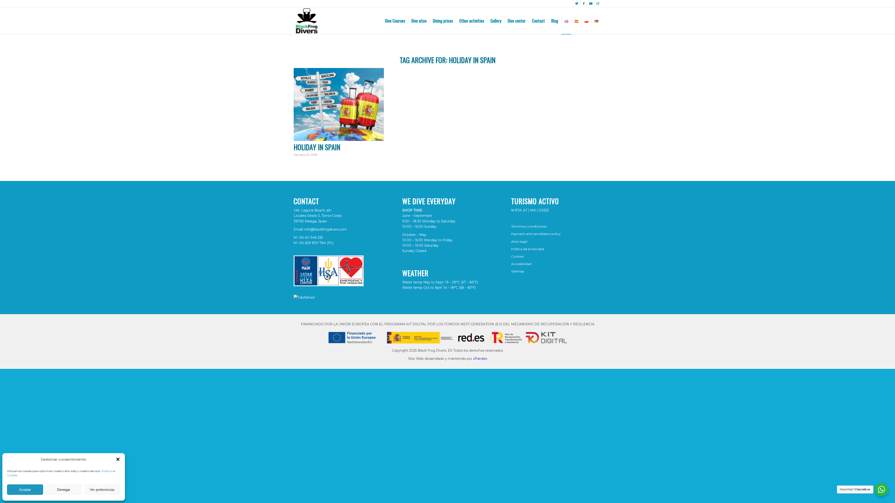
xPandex (480, 359)
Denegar (63, 490)
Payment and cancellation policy (536, 234)
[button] (118, 459)
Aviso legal (519, 241)
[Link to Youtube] (590, 3)
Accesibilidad (521, 264)
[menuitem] (395, 20)
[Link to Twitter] (576, 3)
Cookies (517, 256)
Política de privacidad (527, 249)
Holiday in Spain (317, 147)
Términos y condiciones (529, 226)
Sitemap (517, 271)
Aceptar (25, 490)
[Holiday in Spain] (339, 104)
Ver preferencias (102, 490)
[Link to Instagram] (597, 3)
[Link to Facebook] (583, 3)
